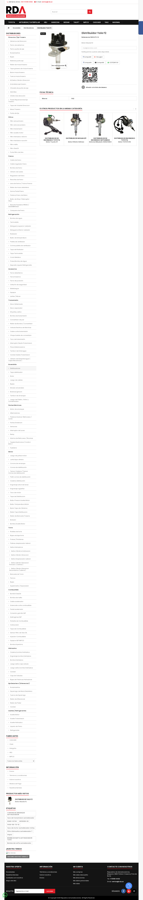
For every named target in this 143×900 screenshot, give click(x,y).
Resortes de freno (16, 180)
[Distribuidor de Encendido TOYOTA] (52, 125)
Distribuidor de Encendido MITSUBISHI (100, 139)
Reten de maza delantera (19, 187)
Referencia (86, 37)
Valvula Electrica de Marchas (20, 327)
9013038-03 (23, 821)
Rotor (12, 376)
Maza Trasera (15, 109)
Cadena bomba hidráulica (20, 652)
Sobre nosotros (15, 779)
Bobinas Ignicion (16, 392)
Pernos (12, 578)
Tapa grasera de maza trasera (21, 68)
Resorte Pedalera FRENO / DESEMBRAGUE (18, 206)
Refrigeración (13, 214)
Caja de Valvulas (16, 676)
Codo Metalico (15, 257)
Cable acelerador (16, 601)
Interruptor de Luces (17, 430)
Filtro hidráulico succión (18, 140)
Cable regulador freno (18, 164)
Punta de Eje (14, 113)
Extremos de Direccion (18, 41)
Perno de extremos (17, 45)
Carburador (14, 625)
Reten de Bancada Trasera (20, 516)
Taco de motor (15, 492)
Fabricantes (12, 736)
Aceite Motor (14, 715)
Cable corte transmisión (19, 331)
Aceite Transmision (17, 718)
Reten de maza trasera (18, 65)
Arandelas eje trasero (18, 84)
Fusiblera (13, 448)
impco (9, 835)
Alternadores (15, 413)
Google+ (99, 57)
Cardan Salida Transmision (20, 355)
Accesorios (12, 269)
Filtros (10, 117)
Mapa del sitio (11, 881)
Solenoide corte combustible (20, 605)
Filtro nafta (14, 144)
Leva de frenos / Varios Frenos (21, 183)
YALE (106, 22)
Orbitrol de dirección (17, 96)
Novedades (10, 872)
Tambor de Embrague (18, 351)
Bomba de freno (16, 168)
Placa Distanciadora (17, 347)
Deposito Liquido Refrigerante (21, 265)
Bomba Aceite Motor (17, 524)
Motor (10, 452)
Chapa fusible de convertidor (21, 335)
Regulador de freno (17, 176)
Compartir (87, 57)
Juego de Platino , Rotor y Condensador (18, 400)
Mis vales (76, 883)
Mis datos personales (81, 881)
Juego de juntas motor (18, 456)
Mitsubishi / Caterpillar (29, 22)
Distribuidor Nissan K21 (76, 138)
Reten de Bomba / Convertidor (21, 324)
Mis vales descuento (80, 875)
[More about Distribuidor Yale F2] (10, 800)
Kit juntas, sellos (15, 312)
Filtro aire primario (16, 121)
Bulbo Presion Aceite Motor (20, 500)
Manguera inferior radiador (20, 230)
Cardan (13, 672)
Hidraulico (12, 648)
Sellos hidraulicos (16, 547)
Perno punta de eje (17, 49)
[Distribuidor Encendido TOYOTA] (124, 125)
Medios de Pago (15, 784)
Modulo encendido (17, 388)
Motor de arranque (17, 409)
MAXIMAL (116, 22)
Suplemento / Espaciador (19, 586)
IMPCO (86, 22)
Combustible (13, 590)
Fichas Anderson (16, 423)
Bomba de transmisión (18, 316)
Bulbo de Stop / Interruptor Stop (18, 200)
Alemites (13, 92)
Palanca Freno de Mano (18, 195)
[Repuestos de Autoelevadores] (26, 12)
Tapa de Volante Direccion (20, 105)
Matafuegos (14, 288)
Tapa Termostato (16, 253)
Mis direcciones (79, 878)
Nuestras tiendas (15, 788)
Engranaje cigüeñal (17, 489)
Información (12, 767)
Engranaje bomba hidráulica (20, 656)
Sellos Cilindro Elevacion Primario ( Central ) (19, 564)
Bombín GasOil (15, 594)
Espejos (13, 292)
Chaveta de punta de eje (19, 88)
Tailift (76, 22)
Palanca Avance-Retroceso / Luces (20, 418)
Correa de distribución (18, 467)
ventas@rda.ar (47, 2)
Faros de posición (16, 281)
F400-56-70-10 (13, 825)
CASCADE (97, 22)
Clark (11, 744)
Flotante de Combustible (19, 621)
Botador (13, 520)
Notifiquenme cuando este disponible (95, 52)
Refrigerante (14, 730)
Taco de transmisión (17, 339)
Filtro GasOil (14, 148)
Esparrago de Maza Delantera (21, 691)
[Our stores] (21, 853)
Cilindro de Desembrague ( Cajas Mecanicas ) (19, 360)
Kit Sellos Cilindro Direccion (20, 80)
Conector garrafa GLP (18, 613)
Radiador (13, 234)
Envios (11, 771)
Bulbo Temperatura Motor (19, 504)
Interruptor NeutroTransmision (21, 343)
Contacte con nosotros (14, 878)
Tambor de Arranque (18, 396)
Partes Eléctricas (14, 405)
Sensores (13, 426)
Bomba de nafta (16, 598)
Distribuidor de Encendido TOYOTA (52, 139)
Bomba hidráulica (16, 660)
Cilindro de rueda (16, 172)
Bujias (12, 384)
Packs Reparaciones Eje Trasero (18, 101)
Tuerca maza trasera (18, 76)
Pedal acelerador (16, 609)
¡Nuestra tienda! (14, 849)
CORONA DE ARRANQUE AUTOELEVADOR (16, 814)
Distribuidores (15, 368)
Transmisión (13, 300)
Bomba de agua (16, 218)
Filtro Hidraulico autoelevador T (19, 831)
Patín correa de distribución (20, 477)
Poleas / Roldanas (16, 539)
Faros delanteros (16, 273)
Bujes (12, 57)
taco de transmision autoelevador (20, 818)
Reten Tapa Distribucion (18, 512)
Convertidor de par (17, 320)
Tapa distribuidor (16, 372)
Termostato (14, 222)
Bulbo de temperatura (18, 238)
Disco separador (16, 308)
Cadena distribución (17, 481)
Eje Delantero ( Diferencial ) (19, 683)
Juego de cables (16, 380)
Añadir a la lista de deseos (96, 87)
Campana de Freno (17, 210)
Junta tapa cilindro (17, 459)
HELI (45, 22)
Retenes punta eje (16, 61)
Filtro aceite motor (16, 133)
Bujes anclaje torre (17, 535)
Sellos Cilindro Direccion (20, 555)
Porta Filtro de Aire (16, 152)
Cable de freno (15, 160)
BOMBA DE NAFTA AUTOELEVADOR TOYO (19, 839)
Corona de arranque (17, 463)
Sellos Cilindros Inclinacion (20, 551)
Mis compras (78, 872)
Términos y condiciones (18, 775)
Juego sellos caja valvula (19, 664)
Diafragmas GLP (16, 617)
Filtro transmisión (16, 129)
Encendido (12, 364)
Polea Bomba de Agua (18, 261)
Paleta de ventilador (17, 242)
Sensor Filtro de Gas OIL (18, 633)
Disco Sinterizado (16, 304)
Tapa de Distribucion (17, 496)
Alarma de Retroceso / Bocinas (21, 438)
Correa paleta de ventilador (20, 246)
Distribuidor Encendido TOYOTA (124, 139)
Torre (10, 528)
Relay (12, 434)
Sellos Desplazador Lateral (20, 559)
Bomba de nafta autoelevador (19, 843)
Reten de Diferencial (17, 699)
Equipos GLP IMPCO (17, 640)
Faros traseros (15, 277)
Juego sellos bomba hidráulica (21, 668)
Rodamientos (15, 53)
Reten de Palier (15, 703)
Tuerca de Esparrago (18, 695)
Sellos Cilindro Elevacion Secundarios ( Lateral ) (19, 569)
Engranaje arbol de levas (19, 485)
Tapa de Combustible (18, 629)
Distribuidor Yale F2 (24, 799)
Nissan (66, 22)
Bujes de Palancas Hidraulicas (21, 679)
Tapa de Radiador (16, 249)
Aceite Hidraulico (16, 722)
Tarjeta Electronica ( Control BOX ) (19, 443)
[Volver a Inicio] (8, 28)
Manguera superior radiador (20, 226)
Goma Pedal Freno (17, 191)
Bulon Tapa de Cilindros (18, 508)
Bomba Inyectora (16, 644)
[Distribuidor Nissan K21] (76, 125)
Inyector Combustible (18, 637)
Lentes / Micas (15, 296)
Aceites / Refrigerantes (17, 711)
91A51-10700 (12, 821)
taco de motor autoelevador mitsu (21, 828)
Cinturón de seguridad (18, 285)
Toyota (11, 22)
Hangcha (55, 22)
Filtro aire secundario (17, 125)
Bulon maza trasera (17, 72)
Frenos (11, 156)
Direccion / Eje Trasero (17, 37)
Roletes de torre (16, 532)
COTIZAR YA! (113, 62)
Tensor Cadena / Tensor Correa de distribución (18, 472)
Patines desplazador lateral (20, 543)
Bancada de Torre (16, 574)
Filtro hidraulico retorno (18, 137)
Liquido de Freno (16, 726)
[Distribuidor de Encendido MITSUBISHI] (100, 125)
